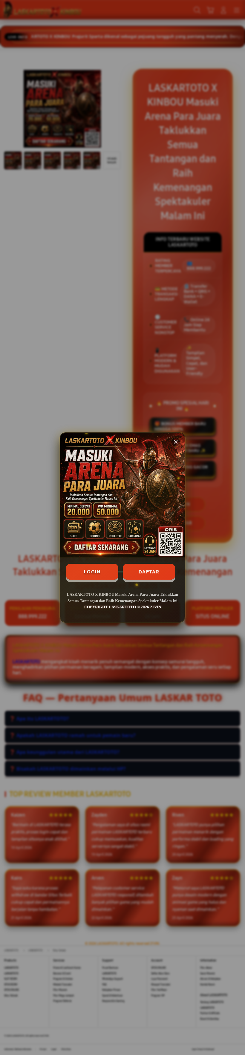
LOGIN (92, 571)
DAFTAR (149, 571)
